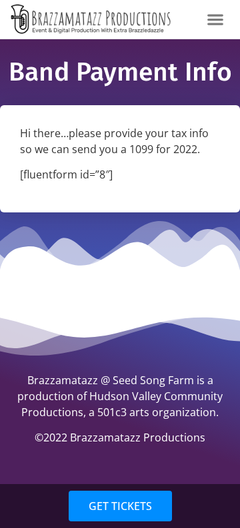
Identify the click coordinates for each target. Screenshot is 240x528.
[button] (216, 19)
